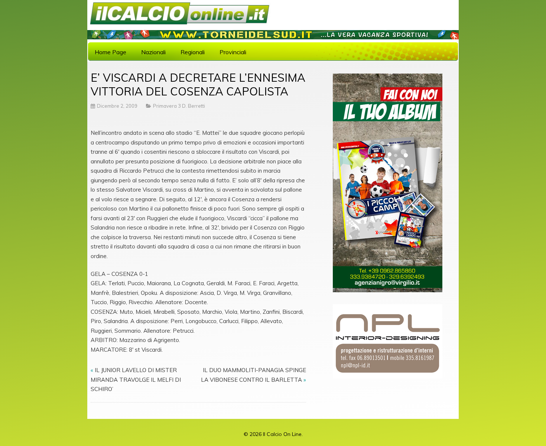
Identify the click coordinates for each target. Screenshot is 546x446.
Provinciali (233, 52)
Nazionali (153, 52)
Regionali (193, 52)
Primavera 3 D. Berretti (179, 106)
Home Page (110, 52)
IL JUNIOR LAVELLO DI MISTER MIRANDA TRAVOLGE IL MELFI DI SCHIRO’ (136, 380)
